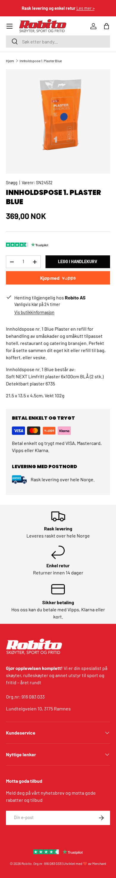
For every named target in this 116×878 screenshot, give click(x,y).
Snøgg (12, 182)
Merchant (99, 863)
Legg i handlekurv (77, 261)
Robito (26, 863)
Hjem (10, 61)
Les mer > (85, 8)
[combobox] (58, 41)
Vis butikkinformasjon (34, 312)
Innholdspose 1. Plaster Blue (41, 61)
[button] (106, 26)
